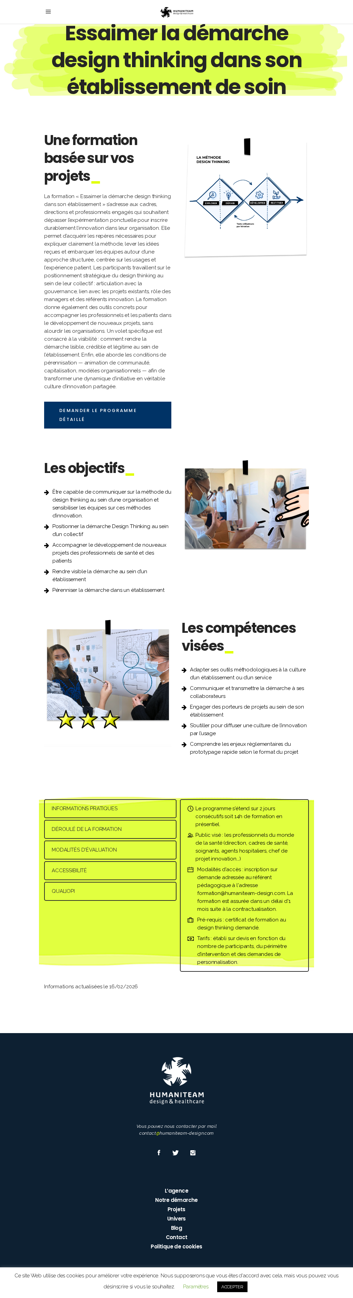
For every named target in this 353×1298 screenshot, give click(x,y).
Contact (177, 1237)
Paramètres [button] (196, 1287)
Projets (176, 1209)
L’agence (176, 1190)
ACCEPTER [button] (232, 1286)
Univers (176, 1218)
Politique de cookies (176, 1246)
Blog (176, 1228)
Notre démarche (176, 1200)
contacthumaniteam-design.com (176, 1133)
